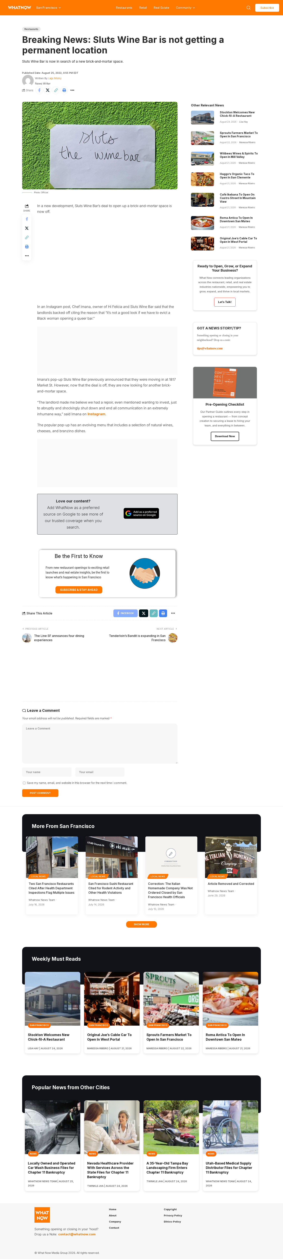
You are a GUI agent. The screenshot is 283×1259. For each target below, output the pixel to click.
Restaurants (124, 7)
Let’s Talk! (225, 301)
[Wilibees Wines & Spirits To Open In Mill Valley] (202, 159)
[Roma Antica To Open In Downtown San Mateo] (202, 223)
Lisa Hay (243, 121)
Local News (38, 876)
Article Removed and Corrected (231, 884)
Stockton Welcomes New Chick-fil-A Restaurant (237, 114)
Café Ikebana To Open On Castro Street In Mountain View (238, 198)
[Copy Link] (56, 90)
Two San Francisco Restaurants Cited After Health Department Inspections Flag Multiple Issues (51, 888)
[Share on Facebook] (39, 90)
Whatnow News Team (42, 899)
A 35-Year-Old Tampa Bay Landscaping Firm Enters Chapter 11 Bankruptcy (167, 1167)
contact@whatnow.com (76, 1234)
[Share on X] (47, 90)
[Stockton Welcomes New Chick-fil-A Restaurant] (202, 117)
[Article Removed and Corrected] (231, 857)
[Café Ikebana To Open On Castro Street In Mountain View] (202, 200)
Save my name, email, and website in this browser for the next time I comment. (77, 782)
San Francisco (39, 1025)
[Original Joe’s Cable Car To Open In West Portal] (202, 243)
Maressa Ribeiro (247, 142)
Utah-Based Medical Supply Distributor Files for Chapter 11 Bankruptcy (229, 1167)
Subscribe (267, 7)
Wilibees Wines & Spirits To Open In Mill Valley (239, 155)
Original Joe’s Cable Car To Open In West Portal (238, 240)
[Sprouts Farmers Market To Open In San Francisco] (202, 138)
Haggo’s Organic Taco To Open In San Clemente (237, 175)
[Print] (64, 90)
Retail (143, 7)
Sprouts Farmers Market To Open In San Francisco (239, 134)
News (33, 1153)
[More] (72, 90)
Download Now (225, 436)
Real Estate (161, 7)
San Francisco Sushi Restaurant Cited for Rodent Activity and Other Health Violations (110, 888)
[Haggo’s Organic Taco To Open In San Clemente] (202, 179)
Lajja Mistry (54, 78)
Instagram (96, 414)
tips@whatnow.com (210, 348)
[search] (248, 7)
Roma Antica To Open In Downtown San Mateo (236, 219)
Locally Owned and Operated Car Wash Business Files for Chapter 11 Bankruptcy (51, 1167)
